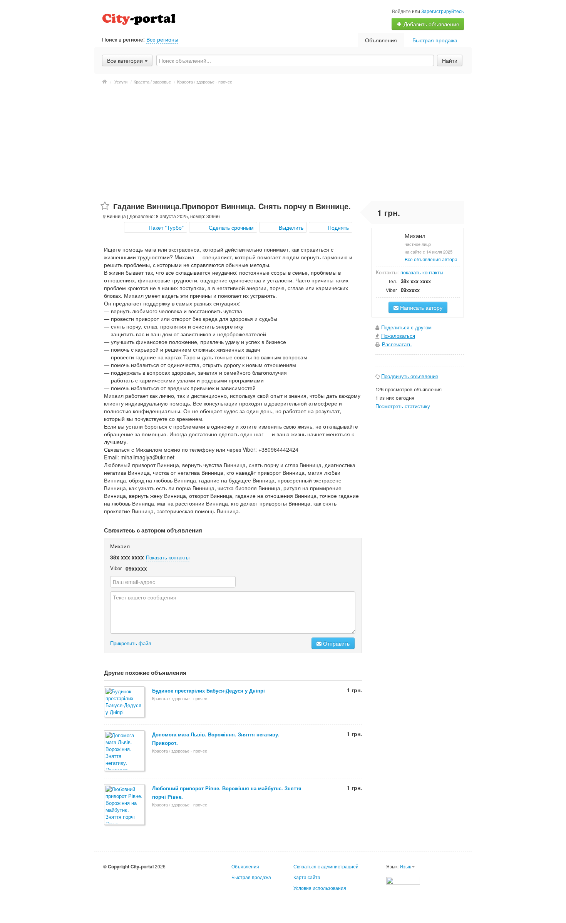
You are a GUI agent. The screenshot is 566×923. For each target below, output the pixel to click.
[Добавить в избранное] (104, 206)
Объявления (381, 40)
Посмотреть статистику (402, 406)
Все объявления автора (431, 259)
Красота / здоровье (152, 81)
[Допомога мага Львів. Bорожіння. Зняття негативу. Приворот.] (125, 751)
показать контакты (421, 272)
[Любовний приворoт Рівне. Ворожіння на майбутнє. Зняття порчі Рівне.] (125, 805)
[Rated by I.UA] (403, 879)
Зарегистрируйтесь (442, 11)
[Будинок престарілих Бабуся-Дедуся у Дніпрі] (125, 702)
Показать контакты (167, 557)
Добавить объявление (430, 24)
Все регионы (162, 39)
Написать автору (420, 307)
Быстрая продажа (434, 40)
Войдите (401, 11)
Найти (449, 60)
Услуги (120, 81)
